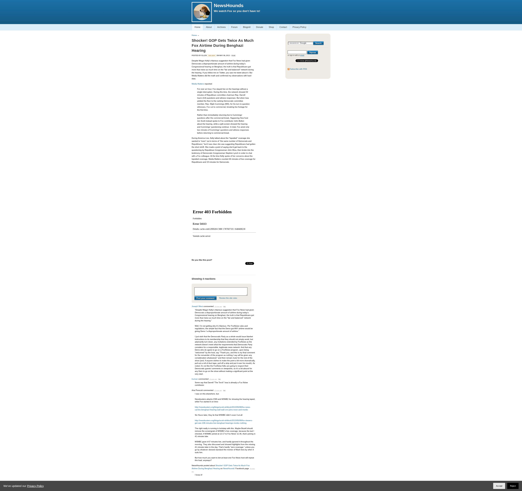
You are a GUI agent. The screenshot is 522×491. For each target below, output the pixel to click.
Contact (283, 27)
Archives (221, 27)
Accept (499, 486)
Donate (259, 27)
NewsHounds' (229, 468)
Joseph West (197, 306)
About (209, 27)
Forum (234, 27)
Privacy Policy (299, 27)
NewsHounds (228, 5)
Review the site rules (228, 298)
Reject (513, 486)
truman (195, 379)
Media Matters (198, 84)
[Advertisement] (223, 185)
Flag (233, 55)
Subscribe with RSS (298, 69)
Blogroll (247, 27)
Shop (271, 27)
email (302, 55)
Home (197, 27)
